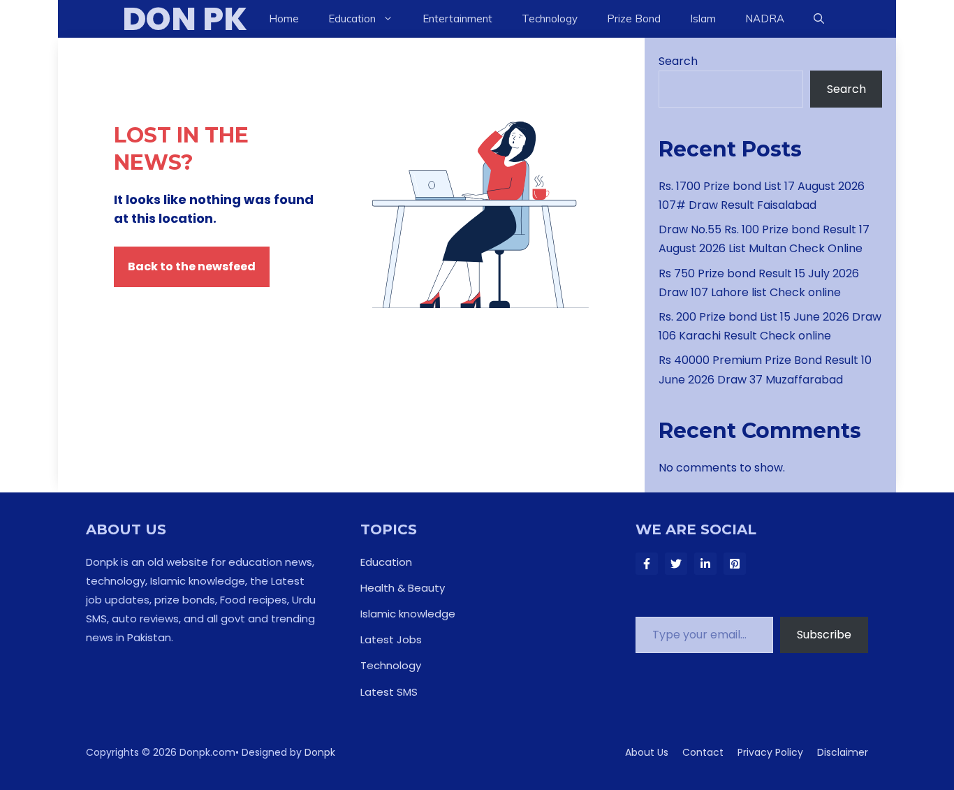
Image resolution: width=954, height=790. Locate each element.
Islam (703, 18)
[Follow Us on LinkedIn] (705, 564)
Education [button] (352, 18)
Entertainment (457, 18)
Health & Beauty (402, 587)
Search (678, 61)
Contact (703, 752)
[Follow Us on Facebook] (647, 564)
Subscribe (824, 635)
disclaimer (842, 752)
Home (284, 18)
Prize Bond (634, 18)
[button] (819, 19)
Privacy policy (770, 752)
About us (646, 752)
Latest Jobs (391, 639)
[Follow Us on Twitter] (676, 564)
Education (386, 562)
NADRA (764, 18)
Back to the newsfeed (192, 266)
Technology (550, 18)
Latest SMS (389, 692)
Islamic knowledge (407, 613)
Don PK (184, 19)
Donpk (319, 752)
